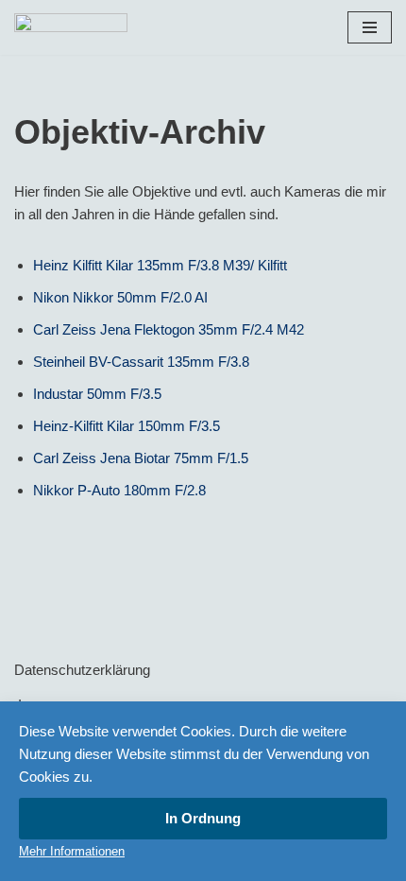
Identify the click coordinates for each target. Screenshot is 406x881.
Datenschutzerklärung (82, 670)
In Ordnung (203, 818)
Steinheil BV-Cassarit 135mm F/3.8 (141, 362)
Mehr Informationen (72, 851)
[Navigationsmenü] (369, 27)
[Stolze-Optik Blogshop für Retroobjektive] (70, 27)
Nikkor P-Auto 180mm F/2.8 (119, 490)
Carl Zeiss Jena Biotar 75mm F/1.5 (140, 458)
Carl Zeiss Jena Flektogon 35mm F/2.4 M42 (168, 329)
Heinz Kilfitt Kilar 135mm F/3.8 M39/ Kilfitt (160, 265)
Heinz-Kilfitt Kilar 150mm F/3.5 (126, 426)
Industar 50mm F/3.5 (97, 394)
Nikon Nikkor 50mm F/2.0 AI (120, 297)
